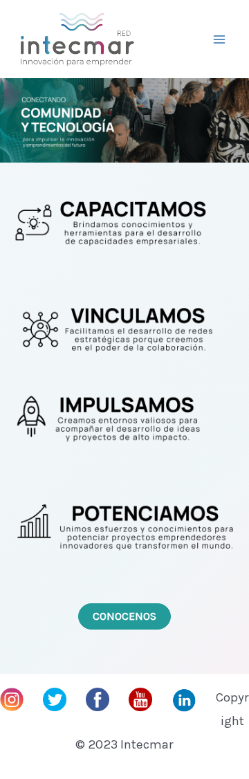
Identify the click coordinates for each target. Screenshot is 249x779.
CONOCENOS (124, 616)
